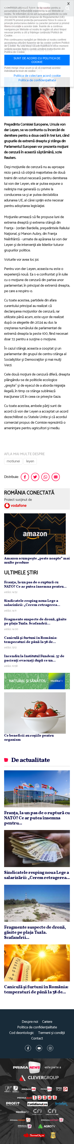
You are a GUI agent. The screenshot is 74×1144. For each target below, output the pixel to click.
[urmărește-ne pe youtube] (39, 1048)
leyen (30, 461)
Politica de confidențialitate (37, 1027)
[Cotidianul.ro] (37, 1104)
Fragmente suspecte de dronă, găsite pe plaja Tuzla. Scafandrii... (35, 621)
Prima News (26, 1067)
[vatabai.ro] (53, 1135)
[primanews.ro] (46, 1089)
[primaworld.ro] (25, 1126)
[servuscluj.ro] (34, 1135)
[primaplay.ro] (62, 1089)
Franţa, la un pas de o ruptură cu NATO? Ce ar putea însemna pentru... (35, 584)
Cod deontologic (21, 1033)
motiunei (13, 461)
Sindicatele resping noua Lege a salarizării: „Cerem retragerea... (32, 603)
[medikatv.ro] (22, 1112)
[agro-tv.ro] (46, 1126)
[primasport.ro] (37, 1097)
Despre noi (30, 1022)
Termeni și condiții (51, 1033)
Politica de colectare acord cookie (37, 76)
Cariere (47, 1022)
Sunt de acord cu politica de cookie (37, 60)
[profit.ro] (13, 1104)
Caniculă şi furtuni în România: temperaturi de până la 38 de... (30, 640)
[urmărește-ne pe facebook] (28, 1048)
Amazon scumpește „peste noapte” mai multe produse (37, 560)
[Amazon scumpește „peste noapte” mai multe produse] (35, 534)
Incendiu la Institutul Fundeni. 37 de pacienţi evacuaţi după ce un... (34, 658)
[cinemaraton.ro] (37, 1112)
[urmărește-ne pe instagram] (50, 1048)
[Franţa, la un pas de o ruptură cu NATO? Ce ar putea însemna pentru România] (37, 788)
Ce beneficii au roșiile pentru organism (29, 737)
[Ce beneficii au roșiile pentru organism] (35, 713)
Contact (37, 1038)
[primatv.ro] (8, 1089)
